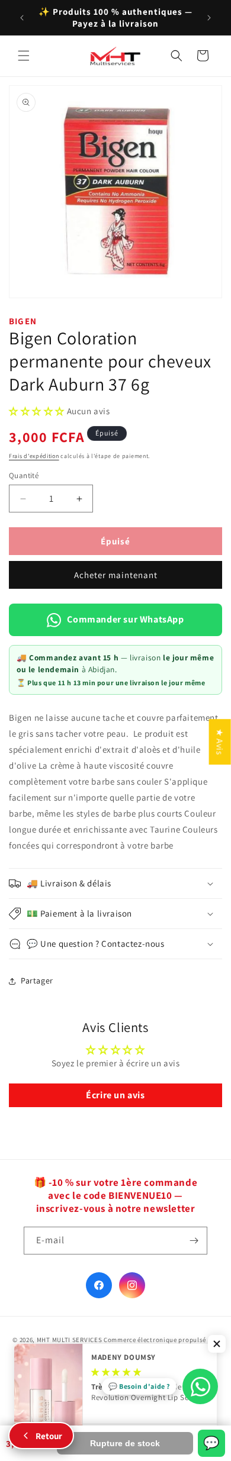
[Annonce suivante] (209, 18)
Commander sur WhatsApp (125, 619)
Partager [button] (37, 980)
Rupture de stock (125, 1443)
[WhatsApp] (200, 1386)
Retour (49, 1435)
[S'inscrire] (194, 1240)
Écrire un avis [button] (115, 1095)
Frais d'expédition (34, 456)
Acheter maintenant (116, 574)
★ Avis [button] (220, 741)
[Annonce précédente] (22, 18)
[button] (24, 56)
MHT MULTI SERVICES (69, 1340)
